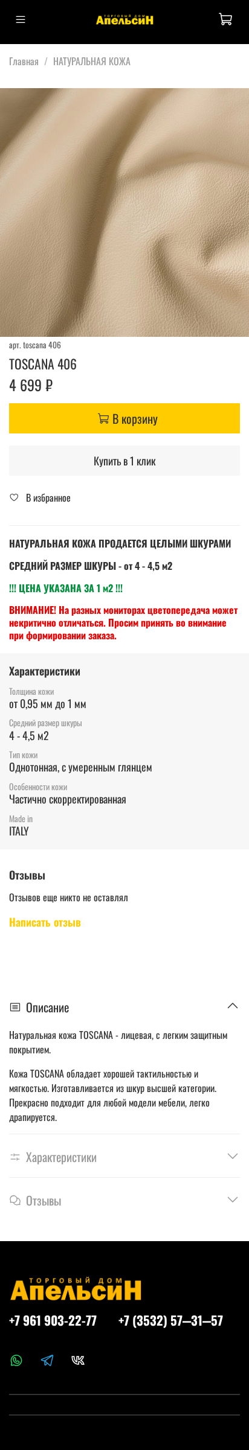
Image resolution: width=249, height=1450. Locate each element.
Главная (24, 61)
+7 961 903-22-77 (53, 1320)
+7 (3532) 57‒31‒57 (170, 1320)
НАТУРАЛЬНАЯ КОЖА (92, 61)
